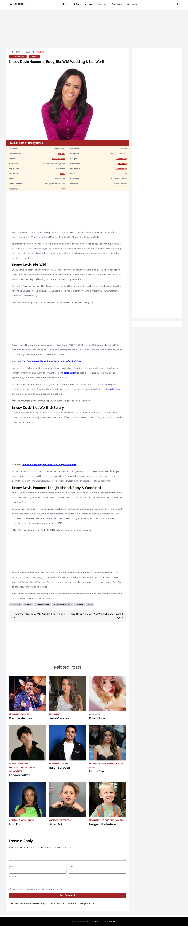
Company (132, 4)
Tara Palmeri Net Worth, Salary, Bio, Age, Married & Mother (51, 361)
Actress (88, 4)
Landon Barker (19, 775)
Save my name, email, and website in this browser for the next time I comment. (46, 889)
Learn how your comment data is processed (72, 903)
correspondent (42, 604)
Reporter (34, 56)
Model (92, 767)
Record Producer (18, 767)
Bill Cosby (115, 389)
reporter (80, 604)
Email (71, 866)
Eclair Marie (97, 718)
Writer (65, 763)
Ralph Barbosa (59, 768)
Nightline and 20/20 (62, 604)
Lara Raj (14, 824)
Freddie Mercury (20, 718)
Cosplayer (94, 714)
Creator (53, 820)
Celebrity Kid (107, 820)
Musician (25, 714)
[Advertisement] (157, 161)
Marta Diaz (96, 771)
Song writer (15, 771)
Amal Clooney (59, 718)
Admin (41, 51)
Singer (32, 767)
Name (12, 866)
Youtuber (101, 4)
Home (65, 4)
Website (12, 877)
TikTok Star (66, 820)
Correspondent (18, 56)
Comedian (117, 4)
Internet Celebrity (116, 763)
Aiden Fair (56, 824)
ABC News (15, 604)
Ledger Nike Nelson (102, 824)
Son (90, 604)
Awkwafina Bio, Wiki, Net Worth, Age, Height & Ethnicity (49, 464)
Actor (76, 4)
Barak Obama (71, 372)
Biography (14, 714)
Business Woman (97, 763)
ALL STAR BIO (17, 4)
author (28, 604)
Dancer (23, 820)
